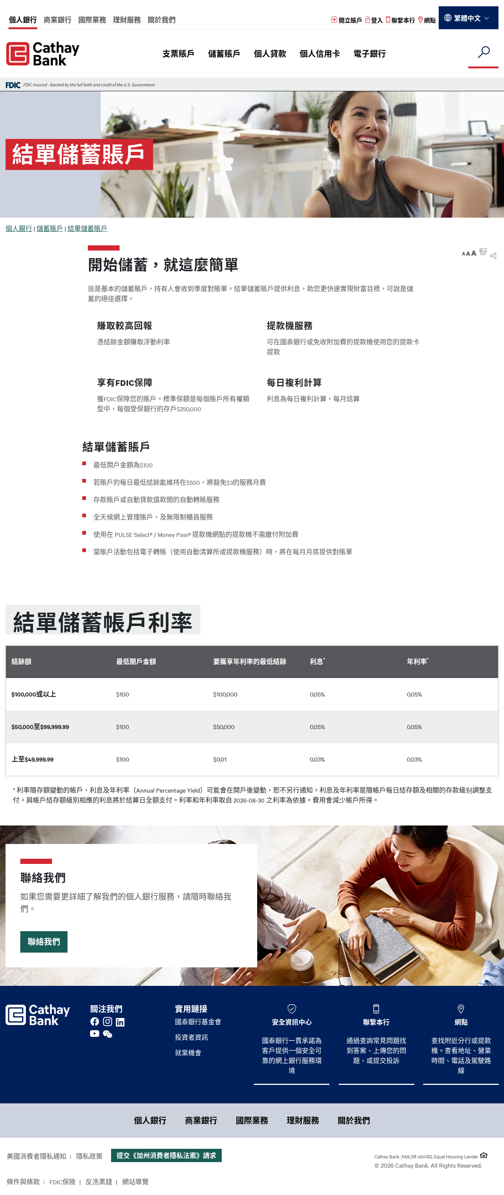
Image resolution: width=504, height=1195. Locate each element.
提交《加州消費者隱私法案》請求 (166, 1155)
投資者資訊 (191, 1037)
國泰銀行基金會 (198, 1022)
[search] (483, 52)
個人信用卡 (320, 53)
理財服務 (127, 20)
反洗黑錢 (99, 1181)
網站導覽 (135, 1181)
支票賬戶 (178, 53)
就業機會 (188, 1053)
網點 (461, 1022)
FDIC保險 (62, 1181)
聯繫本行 (376, 1022)
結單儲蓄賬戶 (87, 228)
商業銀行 (58, 20)
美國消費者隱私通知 (36, 1156)
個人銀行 (23, 20)
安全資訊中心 (292, 1022)
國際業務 (92, 20)
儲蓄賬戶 (224, 53)
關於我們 (162, 20)
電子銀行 (369, 53)
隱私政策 (89, 1156)
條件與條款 (23, 1181)
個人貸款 (270, 53)
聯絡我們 (44, 941)
